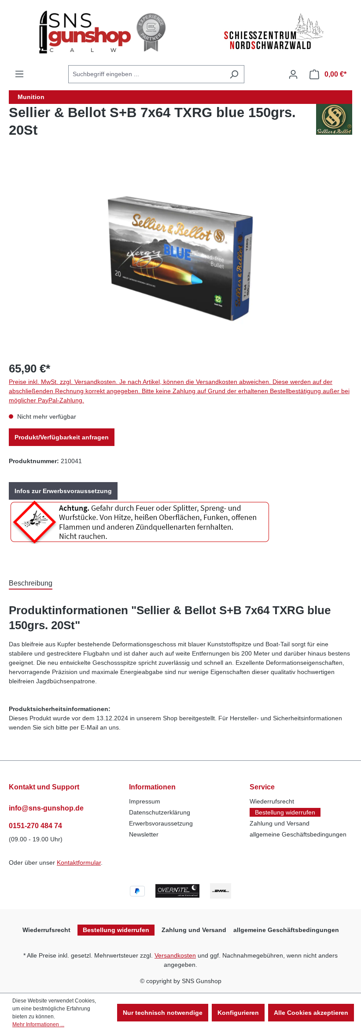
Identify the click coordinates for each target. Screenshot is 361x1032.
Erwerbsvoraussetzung (161, 823)
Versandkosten (175, 955)
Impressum (144, 801)
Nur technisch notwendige (163, 1012)
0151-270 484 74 (35, 825)
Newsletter (143, 834)
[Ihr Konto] (293, 74)
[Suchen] (234, 74)
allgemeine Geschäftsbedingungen (298, 834)
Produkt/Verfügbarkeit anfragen (62, 437)
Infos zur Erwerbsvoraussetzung (63, 490)
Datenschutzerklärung (159, 812)
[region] (180, 258)
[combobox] (146, 74)
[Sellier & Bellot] (334, 125)
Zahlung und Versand (279, 823)
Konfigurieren (238, 1012)
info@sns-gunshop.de (46, 808)
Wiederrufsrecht (272, 801)
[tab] (30, 583)
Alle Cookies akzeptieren (311, 1012)
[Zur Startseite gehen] (105, 32)
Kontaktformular (79, 862)
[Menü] (19, 74)
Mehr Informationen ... (38, 1024)
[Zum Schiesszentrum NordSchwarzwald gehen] (273, 32)
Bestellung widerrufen (285, 812)
